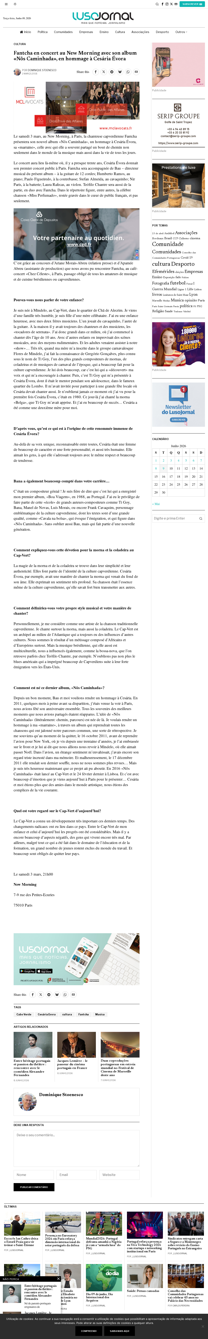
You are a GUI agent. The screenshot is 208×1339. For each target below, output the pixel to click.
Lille (190, 289)
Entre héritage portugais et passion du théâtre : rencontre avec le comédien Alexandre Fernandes (32, 1068)
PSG (199, 306)
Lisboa (198, 289)
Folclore (185, 278)
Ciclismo (184, 238)
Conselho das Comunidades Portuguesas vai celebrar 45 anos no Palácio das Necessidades (186, 1296)
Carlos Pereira (181, 1305)
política (186, 306)
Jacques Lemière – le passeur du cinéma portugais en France (72, 1064)
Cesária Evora (47, 1014)
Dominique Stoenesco (42, 70)
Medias (166, 301)
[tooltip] (162, 4)
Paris (201, 300)
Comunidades (166, 252)
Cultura (20, 44)
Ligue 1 (182, 289)
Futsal (189, 284)
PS (194, 307)
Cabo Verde (23, 1014)
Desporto (183, 264)
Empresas (193, 272)
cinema (195, 238)
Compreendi (88, 1331)
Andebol (169, 233)
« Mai (156, 504)
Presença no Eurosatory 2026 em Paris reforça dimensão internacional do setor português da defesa (62, 1240)
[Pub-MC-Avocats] (77, 106)
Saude (169, 311)
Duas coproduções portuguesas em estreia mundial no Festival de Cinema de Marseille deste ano (118, 1068)
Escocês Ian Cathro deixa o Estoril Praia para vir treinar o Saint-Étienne (21, 1242)
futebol (177, 283)
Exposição (169, 277)
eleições (179, 272)
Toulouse (177, 311)
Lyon (193, 295)
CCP (175, 238)
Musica (100, 1014)
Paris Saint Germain (162, 306)
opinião (191, 300)
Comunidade (168, 244)
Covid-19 (187, 257)
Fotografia (160, 284)
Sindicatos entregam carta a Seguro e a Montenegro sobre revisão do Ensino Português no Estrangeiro (185, 1243)
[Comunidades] (77, 233)
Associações (186, 233)
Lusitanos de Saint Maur (175, 295)
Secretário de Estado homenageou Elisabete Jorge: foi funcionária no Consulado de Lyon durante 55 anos (61, 1298)
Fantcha (83, 1014)
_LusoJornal (16, 1250)
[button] (201, 518)
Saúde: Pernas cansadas (143, 1291)
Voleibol (187, 312)
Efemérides (163, 271)
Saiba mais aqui (119, 1331)
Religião (158, 311)
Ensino (157, 277)
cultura (67, 1014)
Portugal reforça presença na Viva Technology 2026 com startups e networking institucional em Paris (144, 1246)
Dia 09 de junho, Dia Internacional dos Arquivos (99, 1298)
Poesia (176, 307)
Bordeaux (158, 238)
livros (157, 295)
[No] (203, 1326)
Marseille (157, 301)
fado (178, 277)
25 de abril (158, 233)
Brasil (168, 238)
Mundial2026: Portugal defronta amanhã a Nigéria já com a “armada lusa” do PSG (103, 1243)
